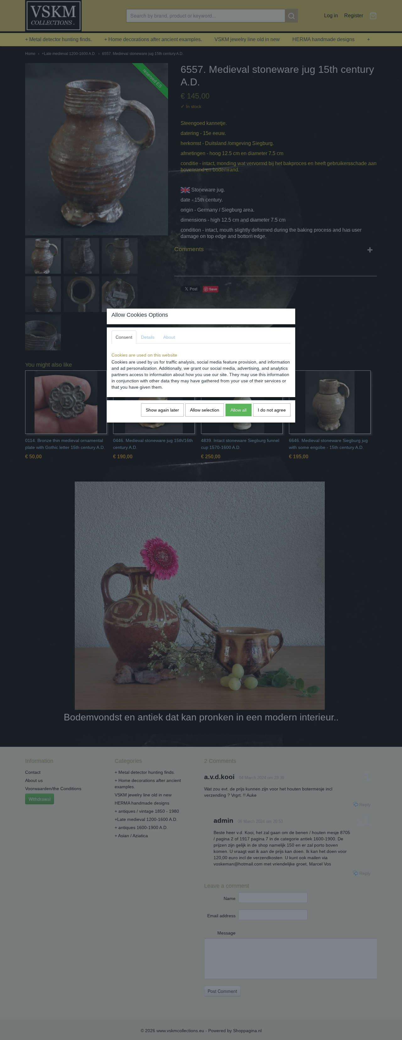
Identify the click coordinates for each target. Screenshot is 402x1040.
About (169, 337)
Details (148, 337)
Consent (124, 337)
